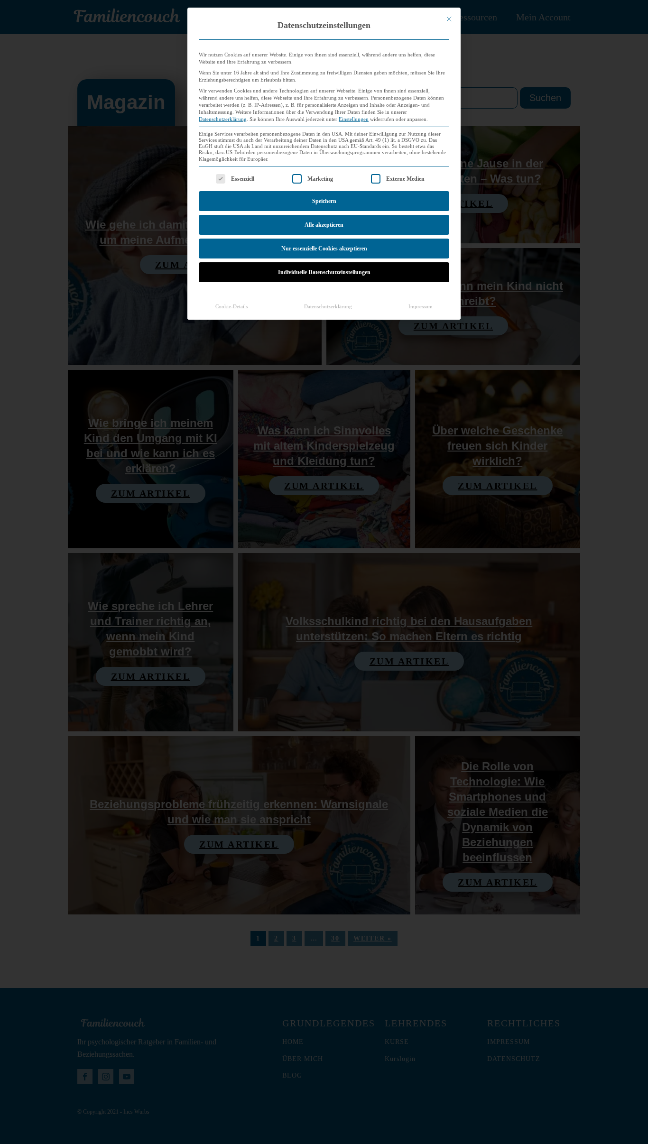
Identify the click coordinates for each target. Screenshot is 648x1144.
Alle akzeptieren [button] (324, 224)
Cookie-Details (231, 306)
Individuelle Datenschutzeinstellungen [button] (324, 272)
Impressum (420, 306)
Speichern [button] (324, 201)
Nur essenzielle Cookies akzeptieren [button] (324, 248)
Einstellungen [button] (354, 119)
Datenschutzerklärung (223, 119)
